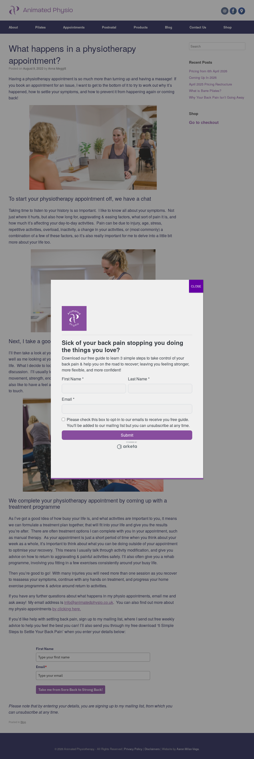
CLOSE (196, 286)
